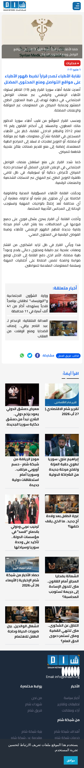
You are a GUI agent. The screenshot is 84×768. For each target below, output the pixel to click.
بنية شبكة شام (32, 731)
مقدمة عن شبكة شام (26, 737)
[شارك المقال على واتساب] (22, 355)
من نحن (36, 697)
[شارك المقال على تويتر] (30, 355)
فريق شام (35, 710)
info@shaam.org (67, 676)
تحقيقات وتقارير (69, 704)
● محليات (72, 63)
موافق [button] (71, 760)
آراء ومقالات (71, 710)
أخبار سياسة (72, 697)
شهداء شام (33, 704)
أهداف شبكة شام (67, 731)
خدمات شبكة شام (67, 737)
